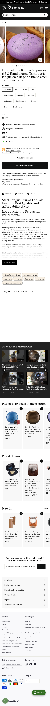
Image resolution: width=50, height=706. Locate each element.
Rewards (5, 624)
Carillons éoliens (31, 642)
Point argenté (21, 101)
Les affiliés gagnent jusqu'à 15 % (12, 634)
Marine (20, 95)
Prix (3, 114)
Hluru (16, 456)
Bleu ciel (30, 95)
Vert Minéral (8, 95)
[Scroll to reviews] (25, 83)
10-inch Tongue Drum (11, 275)
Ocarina (28, 639)
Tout (46, 508)
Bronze (33, 101)
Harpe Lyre (29, 636)
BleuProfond (17, 107)
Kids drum (18, 279)
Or (16, 89)
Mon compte (6, 652)
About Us (5, 650)
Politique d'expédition (9, 641)
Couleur (5, 85)
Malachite (8, 101)
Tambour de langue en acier (35, 627)
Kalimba (28, 624)
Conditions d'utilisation (10, 647)
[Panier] (41, 8)
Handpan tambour (31, 630)
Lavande (7, 89)
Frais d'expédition (8, 153)
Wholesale (29, 648)
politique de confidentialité (11, 638)
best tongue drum (30, 275)
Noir (32, 89)
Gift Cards (29, 651)
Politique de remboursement (12, 644)
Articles (4, 627)
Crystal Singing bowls (33, 633)
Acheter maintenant (25, 165)
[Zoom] (40, 60)
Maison (27, 621)
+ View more (9, 262)
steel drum (29, 279)
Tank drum (40, 279)
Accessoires (29, 645)
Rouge (24, 89)
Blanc (6, 107)
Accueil (4, 22)
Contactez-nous (8, 630)
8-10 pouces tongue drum (29, 403)
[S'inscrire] (41, 566)
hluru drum (7, 279)
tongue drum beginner (12, 283)
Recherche (6, 621)
